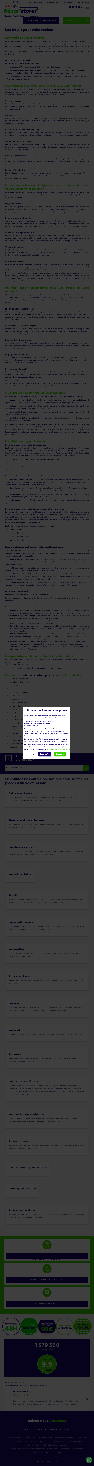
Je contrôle (45, 754)
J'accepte (60, 754)
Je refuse (32, 754)
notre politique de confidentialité (58, 749)
